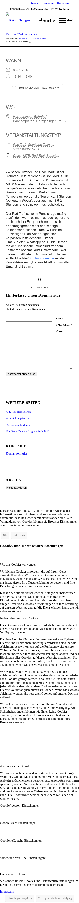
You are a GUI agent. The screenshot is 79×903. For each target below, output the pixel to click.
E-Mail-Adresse (64, 325)
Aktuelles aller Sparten (18, 411)
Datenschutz (19, 535)
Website (59, 331)
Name (59, 318)
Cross (17, 155)
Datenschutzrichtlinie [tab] (13, 874)
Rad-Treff (19, 144)
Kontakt (34, 3)
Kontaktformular (16, 453)
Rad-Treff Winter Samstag (22, 34)
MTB (26, 155)
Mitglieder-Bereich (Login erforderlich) (27, 431)
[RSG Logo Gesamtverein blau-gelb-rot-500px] (33, 20)
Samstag (52, 155)
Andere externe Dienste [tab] (15, 766)
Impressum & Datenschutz (56, 3)
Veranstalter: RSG (26, 149)
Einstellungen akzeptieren (19, 898)
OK (5, 535)
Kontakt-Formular (41, 258)
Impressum (7, 891)
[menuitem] (34, 3)
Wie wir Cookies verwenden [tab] (18, 564)
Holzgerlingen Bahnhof (29, 116)
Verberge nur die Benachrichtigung (55, 898)
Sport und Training (41, 144)
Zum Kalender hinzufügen (37, 88)
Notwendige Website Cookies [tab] (19, 618)
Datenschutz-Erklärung (18, 424)
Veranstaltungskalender (19, 418)
